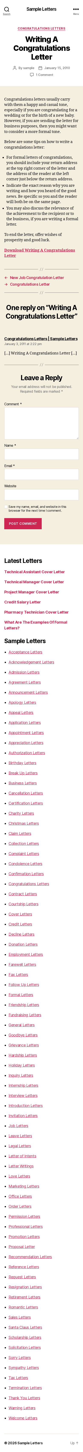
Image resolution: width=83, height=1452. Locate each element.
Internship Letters (23, 1085)
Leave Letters (20, 1136)
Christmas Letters (24, 823)
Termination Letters (25, 1388)
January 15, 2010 (57, 68)
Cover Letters (20, 914)
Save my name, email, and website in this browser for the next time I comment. (37, 509)
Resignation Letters (25, 1287)
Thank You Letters (24, 1398)
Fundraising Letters (25, 1015)
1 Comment (44, 75)
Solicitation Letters (25, 1347)
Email (9, 466)
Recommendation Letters (30, 1256)
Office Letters (20, 1196)
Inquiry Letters (21, 1075)
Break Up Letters (23, 773)
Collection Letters (24, 843)
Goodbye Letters (23, 1035)
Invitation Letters (23, 1115)
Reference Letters (24, 1267)
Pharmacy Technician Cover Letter (36, 612)
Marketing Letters (24, 1186)
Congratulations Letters (42, 28)
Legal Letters (20, 1146)
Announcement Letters (28, 692)
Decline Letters (21, 934)
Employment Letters (26, 954)
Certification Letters (26, 803)
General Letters (22, 1025)
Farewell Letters (22, 964)
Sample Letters (42, 9)
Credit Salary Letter (22, 602)
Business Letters (23, 783)
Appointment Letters (26, 732)
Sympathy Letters (24, 1367)
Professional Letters (26, 1226)
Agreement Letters (25, 682)
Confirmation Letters (26, 874)
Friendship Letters (24, 1005)
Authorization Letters (27, 753)
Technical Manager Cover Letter (34, 582)
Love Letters (19, 1176)
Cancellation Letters (26, 793)
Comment (13, 404)
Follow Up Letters (24, 984)
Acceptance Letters (25, 652)
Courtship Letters (23, 904)
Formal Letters (21, 994)
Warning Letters (22, 1408)
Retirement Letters (24, 1297)
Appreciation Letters (26, 742)
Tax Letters (18, 1377)
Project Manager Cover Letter (31, 592)
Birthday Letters (22, 763)
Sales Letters (20, 1317)
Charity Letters (21, 813)
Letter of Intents (22, 1156)
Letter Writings (21, 1166)
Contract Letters (23, 894)
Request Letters (22, 1277)
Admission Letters (24, 672)
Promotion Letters (24, 1236)
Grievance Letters (24, 1045)
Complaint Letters (24, 853)
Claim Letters (20, 833)
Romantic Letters (23, 1307)
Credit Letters (20, 924)
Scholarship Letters (25, 1337)
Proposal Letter (22, 1246)
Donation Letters (23, 944)
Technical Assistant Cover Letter (34, 572)
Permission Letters (24, 1216)
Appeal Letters (21, 712)
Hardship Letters (23, 1055)
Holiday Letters (22, 1065)
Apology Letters (22, 702)
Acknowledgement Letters (31, 662)
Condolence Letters (25, 863)
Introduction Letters (26, 1105)
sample (28, 68)
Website (10, 486)
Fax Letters (18, 974)
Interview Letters (23, 1095)
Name (10, 446)
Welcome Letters (23, 1418)
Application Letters (25, 722)
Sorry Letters (20, 1357)
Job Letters (18, 1125)
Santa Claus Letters (25, 1327)
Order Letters (20, 1206)
